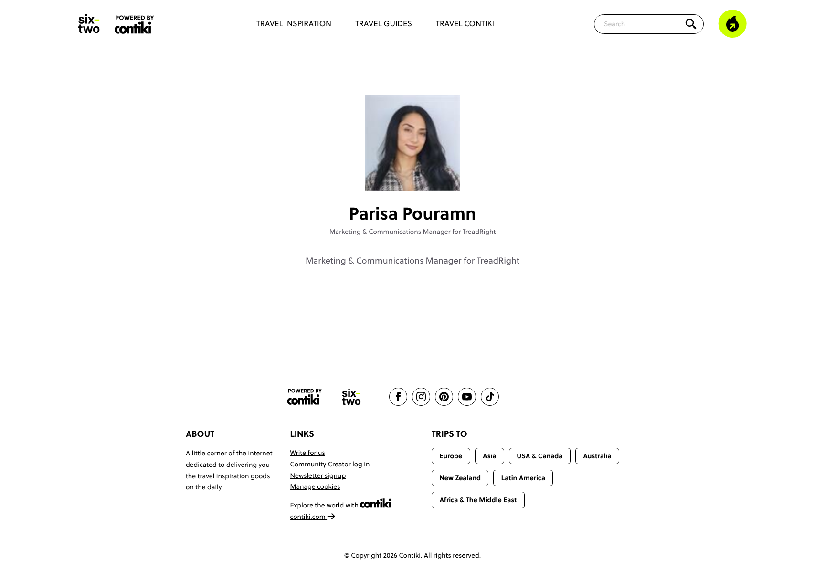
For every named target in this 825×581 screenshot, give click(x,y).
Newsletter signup (318, 475)
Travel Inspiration (293, 24)
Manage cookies (315, 486)
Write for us (307, 452)
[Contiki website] (305, 397)
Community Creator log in (330, 464)
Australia (597, 456)
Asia (489, 456)
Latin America (523, 478)
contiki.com (309, 516)
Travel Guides (383, 24)
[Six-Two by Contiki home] (89, 23)
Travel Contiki (465, 24)
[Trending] (732, 24)
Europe (450, 456)
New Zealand (460, 478)
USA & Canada (539, 456)
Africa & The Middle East (478, 500)
